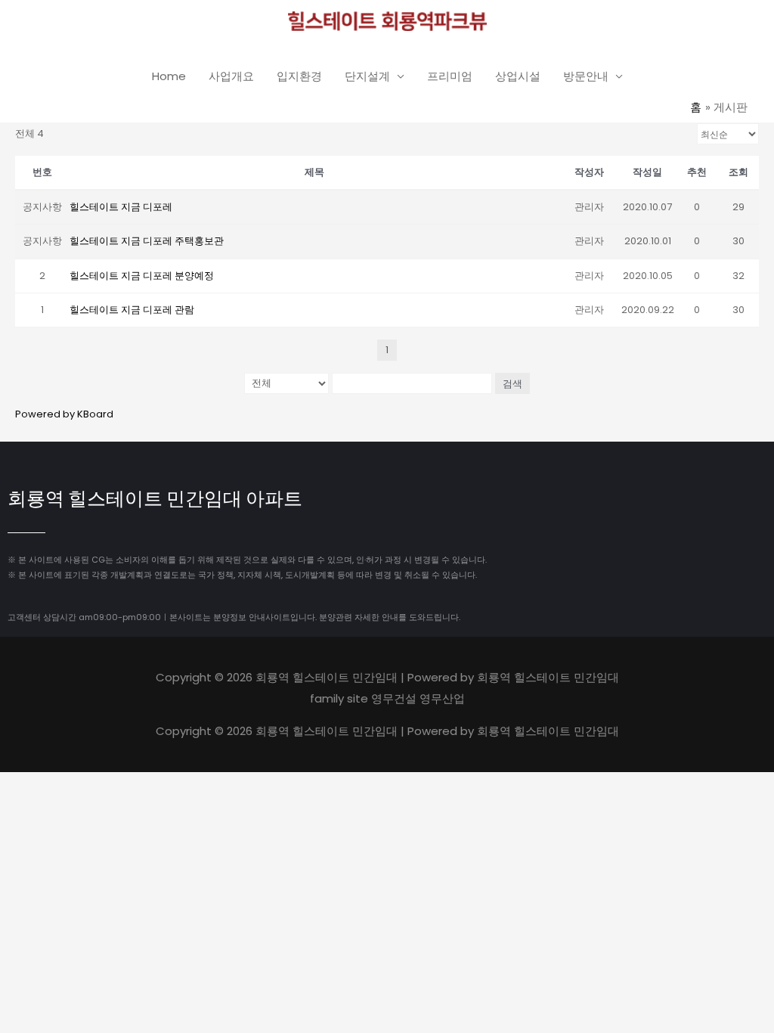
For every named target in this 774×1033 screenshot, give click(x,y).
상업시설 (517, 76)
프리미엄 (449, 76)
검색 (512, 383)
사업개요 (231, 76)
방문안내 (585, 76)
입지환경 (299, 76)
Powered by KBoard (64, 414)
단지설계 (367, 76)
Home (169, 76)
